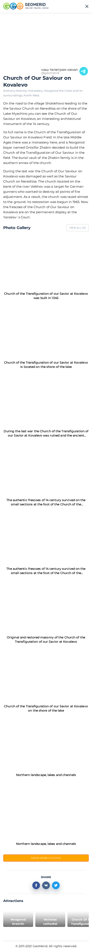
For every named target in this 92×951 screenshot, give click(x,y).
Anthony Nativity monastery (23, 90)
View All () (77, 227)
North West (31, 95)
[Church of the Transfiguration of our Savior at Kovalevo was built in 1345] (46, 261)
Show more (46, 858)
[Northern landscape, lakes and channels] (46, 743)
